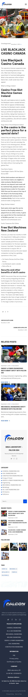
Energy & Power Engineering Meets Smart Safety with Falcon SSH (13, 371)
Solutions (5, 575)
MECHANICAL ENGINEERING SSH (12, 485)
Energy (4, 568)
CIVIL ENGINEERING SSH (8, 386)
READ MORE (4, 382)
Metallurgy (6, 487)
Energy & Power (7, 347)
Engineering (6, 482)
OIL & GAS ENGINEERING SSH (11, 489)
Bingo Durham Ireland (7, 204)
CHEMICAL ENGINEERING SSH (11, 471)
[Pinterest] (7, 311)
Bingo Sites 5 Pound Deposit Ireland (12, 124)
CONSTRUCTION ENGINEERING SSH (13, 476)
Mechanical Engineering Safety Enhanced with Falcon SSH (13, 408)
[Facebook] (5, 311)
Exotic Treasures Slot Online (10, 223)
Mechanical (13, 568)
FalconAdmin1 (15, 365)
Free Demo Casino (7, 169)
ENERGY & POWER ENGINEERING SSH (13, 480)
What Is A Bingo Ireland (8, 86)
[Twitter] (3, 311)
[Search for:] (14, 501)
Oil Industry (6, 492)
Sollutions (6, 494)
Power (14, 572)
